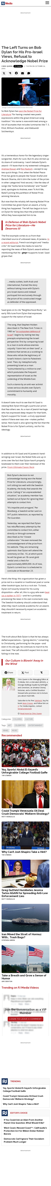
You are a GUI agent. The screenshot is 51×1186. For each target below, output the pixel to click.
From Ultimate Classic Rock (20, 467)
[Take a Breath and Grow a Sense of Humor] (25, 958)
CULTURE (29, 719)
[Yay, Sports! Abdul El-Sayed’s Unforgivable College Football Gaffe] (25, 752)
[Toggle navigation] (47, 3)
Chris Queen (7, 66)
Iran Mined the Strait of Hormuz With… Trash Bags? (21, 936)
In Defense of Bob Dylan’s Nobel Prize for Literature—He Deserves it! (25, 225)
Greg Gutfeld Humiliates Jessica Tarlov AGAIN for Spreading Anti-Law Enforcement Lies (25, 893)
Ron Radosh (26, 168)
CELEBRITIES (20, 725)
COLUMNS (17, 719)
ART (9, 725)
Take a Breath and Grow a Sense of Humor (24, 977)
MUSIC (14, 731)
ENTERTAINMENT (35, 725)
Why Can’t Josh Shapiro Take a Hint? (24, 851)
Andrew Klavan (8, 168)
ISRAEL (6, 731)
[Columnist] (9, 684)
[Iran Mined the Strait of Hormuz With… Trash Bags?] (25, 917)
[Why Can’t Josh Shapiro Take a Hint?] (25, 835)
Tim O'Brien (6, 775)
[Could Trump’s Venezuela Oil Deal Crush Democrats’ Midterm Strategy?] (25, 794)
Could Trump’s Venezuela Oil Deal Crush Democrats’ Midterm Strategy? (25, 812)
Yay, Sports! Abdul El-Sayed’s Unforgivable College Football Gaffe (25, 771)
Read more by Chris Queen (31, 713)
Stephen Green (8, 940)
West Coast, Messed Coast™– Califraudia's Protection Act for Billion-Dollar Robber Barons (25, 1131)
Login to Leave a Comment (25, 1019)
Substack (38, 700)
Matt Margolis (8, 817)
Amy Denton (7, 981)
